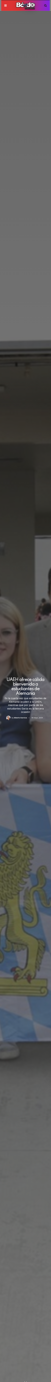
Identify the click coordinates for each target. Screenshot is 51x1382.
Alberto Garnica (20, 718)
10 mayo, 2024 (37, 718)
